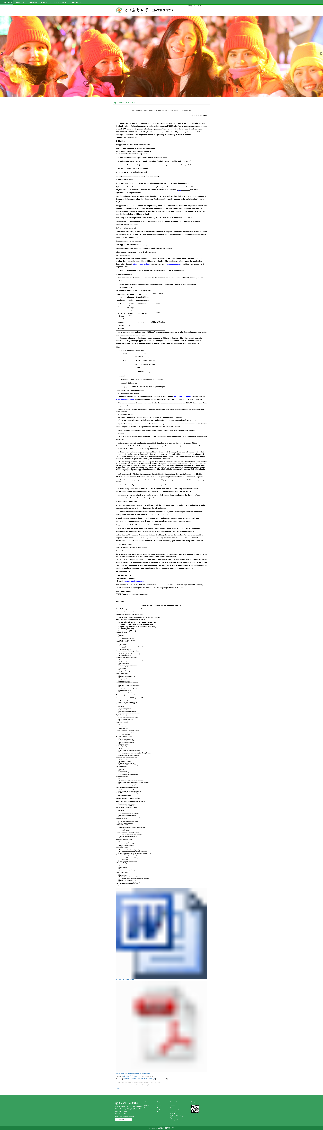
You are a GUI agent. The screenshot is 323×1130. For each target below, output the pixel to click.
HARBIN (146, 1105)
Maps (171, 1107)
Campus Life (74, 2)
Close (118, 1088)
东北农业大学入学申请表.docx (125, 979)
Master (158, 1107)
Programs (32, 2)
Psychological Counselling (176, 1116)
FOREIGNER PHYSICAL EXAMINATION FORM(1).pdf (133, 1073)
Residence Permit (174, 1111)
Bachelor (159, 1105)
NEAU (146, 1107)
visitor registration (174, 1120)
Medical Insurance (174, 1113)
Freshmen (172, 1105)
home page (7, 2)
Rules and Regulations (175, 1109)
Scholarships (59, 2)
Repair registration (174, 1118)
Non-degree (160, 1111)
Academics (45, 2)
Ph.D (158, 1109)
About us (19, 2)
